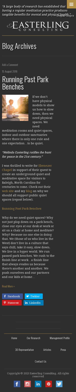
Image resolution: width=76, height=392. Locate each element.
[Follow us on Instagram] (27, 386)
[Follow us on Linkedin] (38, 386)
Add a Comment (10, 64)
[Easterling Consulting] (38, 17)
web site (8, 191)
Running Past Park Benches (25, 83)
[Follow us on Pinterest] (48, 386)
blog (29, 191)
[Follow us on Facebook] (17, 386)
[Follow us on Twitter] (59, 386)
